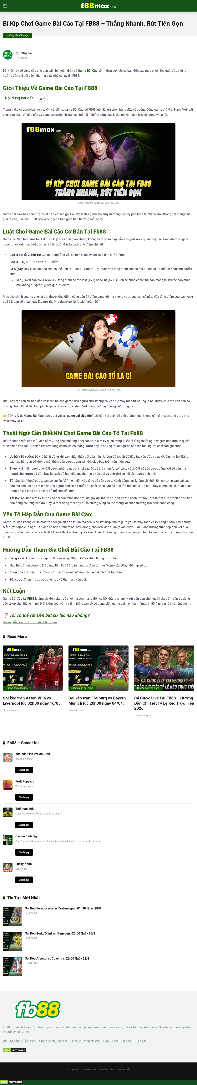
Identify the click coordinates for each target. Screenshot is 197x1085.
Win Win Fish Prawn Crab (32, 754)
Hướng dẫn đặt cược (17, 35)
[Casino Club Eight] (8, 843)
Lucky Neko (23, 864)
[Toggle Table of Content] (39, 98)
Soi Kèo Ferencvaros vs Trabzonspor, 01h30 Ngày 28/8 (63, 908)
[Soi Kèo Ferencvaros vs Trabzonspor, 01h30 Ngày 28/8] (12, 925)
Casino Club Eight (27, 836)
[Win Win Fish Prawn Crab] (8, 761)
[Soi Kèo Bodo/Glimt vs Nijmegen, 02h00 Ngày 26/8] (12, 950)
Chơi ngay (24, 770)
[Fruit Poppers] (8, 789)
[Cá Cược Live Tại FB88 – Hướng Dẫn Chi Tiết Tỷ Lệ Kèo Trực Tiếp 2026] (164, 668)
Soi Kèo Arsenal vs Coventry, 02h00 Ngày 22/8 (57, 958)
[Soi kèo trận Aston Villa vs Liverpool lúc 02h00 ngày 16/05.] (33, 668)
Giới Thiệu (110, 1041)
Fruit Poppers (24, 781)
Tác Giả (141, 1041)
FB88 (30, 598)
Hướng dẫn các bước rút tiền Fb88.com (30, 622)
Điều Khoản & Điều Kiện (19, 1041)
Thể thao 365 (24, 809)
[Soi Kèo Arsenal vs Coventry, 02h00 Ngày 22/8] (12, 975)
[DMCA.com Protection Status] (14, 1051)
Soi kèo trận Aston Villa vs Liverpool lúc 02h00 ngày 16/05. (32, 701)
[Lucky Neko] (8, 871)
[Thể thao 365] (8, 816)
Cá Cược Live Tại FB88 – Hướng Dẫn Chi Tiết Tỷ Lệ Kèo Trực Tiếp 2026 (164, 703)
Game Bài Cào (88, 70)
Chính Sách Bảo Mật (53, 1041)
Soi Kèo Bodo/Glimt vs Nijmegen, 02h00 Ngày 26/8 (60, 933)
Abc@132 (26, 53)
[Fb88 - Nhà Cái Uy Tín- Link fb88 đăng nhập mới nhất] (98, 5)
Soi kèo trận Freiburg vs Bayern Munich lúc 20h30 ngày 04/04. (97, 701)
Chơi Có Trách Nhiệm (85, 1041)
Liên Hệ (127, 1041)
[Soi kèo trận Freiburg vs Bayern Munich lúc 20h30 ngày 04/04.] (98, 668)
